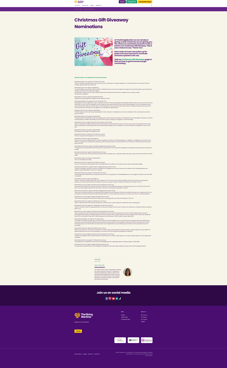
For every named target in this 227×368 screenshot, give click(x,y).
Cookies (85, 354)
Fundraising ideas (125, 319)
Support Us (98, 5)
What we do (85, 5)
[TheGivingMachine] (79, 1)
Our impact (144, 317)
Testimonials (124, 317)
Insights (123, 315)
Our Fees (90, 354)
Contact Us (97, 354)
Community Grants (145, 2)
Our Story (77, 5)
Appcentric (151, 355)
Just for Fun (97, 261)
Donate (122, 2)
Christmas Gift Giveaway (133, 59)
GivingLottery (131, 2)
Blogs (92, 5)
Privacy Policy (77, 354)
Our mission (144, 319)
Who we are (144, 315)
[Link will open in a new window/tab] (106, 298)
